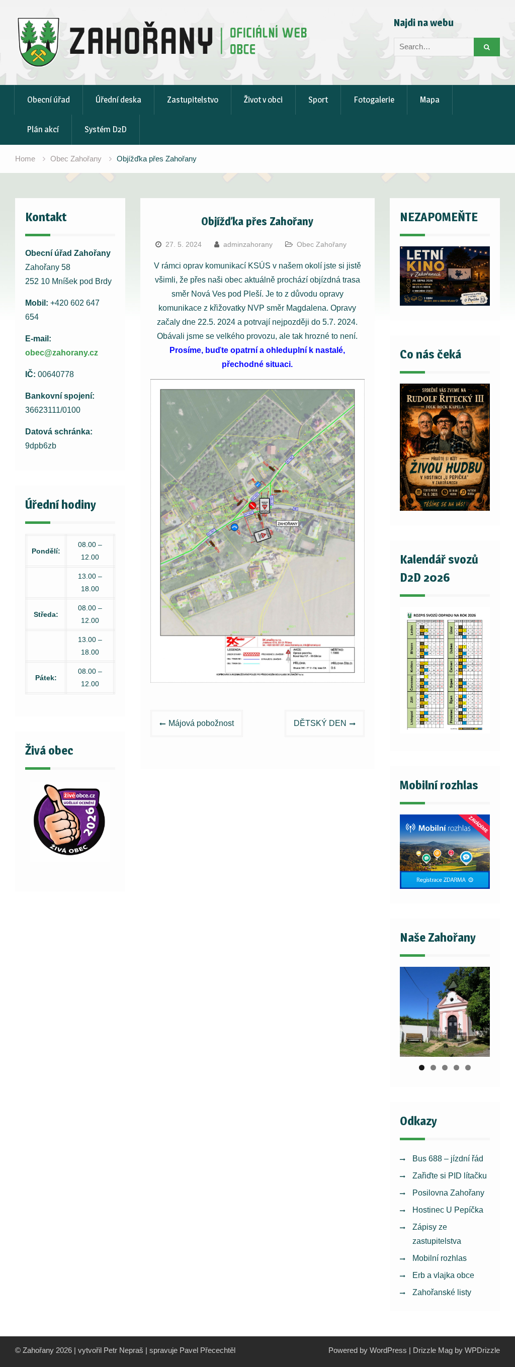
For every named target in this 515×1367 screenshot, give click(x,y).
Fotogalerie (374, 100)
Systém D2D (105, 129)
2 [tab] (433, 1067)
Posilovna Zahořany (448, 1193)
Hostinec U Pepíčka (447, 1210)
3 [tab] (445, 1067)
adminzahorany (248, 244)
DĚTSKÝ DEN (320, 723)
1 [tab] (421, 1067)
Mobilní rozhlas (439, 1258)
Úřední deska (118, 100)
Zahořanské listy (441, 1292)
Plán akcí (43, 129)
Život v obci (263, 100)
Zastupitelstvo (192, 100)
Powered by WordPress (367, 1350)
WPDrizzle (482, 1350)
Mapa (430, 100)
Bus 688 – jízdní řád (447, 1158)
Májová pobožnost (201, 723)
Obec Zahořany (322, 244)
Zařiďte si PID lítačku (449, 1175)
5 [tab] (468, 1067)
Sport (318, 100)
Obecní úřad (48, 100)
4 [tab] (456, 1067)
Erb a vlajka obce (443, 1275)
